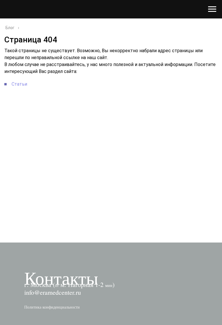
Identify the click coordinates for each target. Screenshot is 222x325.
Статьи (19, 84)
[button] (52, 307)
